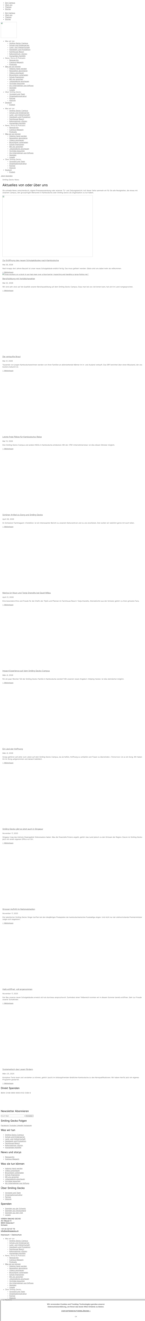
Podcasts (13, 64)
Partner (12, 98)
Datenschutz (17, 1235)
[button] (7, 176)
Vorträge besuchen (17, 83)
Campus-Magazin (16, 62)
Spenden (12, 88)
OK (76, 1316)
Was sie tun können (13, 66)
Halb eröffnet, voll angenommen (17, 989)
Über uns (8, 5)
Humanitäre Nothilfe (17, 56)
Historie (12, 100)
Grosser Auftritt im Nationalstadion (18, 909)
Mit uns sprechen (16, 79)
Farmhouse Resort (16, 52)
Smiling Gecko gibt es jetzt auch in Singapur (22, 829)
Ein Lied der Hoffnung (12, 749)
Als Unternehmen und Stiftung (21, 86)
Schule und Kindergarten (19, 45)
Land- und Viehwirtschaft (19, 47)
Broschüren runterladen (18, 75)
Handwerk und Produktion (19, 50)
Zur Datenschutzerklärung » (76, 1311)
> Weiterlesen (7, 272)
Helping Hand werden (18, 69)
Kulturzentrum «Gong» (18, 54)
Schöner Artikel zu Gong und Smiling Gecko (22, 515)
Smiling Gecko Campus (18, 43)
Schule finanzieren (16, 77)
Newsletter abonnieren (18, 71)
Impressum (5, 1235)
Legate (12, 90)
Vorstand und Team (17, 94)
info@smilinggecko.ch (9, 1231)
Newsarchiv (14, 60)
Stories (8, 9)
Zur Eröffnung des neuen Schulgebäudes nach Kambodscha (30, 260)
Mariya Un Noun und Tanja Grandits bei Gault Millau (26, 593)
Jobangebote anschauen (19, 81)
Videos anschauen (16, 73)
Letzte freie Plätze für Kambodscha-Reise (22, 437)
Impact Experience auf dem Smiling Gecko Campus (26, 671)
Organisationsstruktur (18, 96)
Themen (8, 7)
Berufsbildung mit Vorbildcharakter (18, 278)
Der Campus (10, 3)
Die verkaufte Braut (11, 356)
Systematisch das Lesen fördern (17, 1069)
